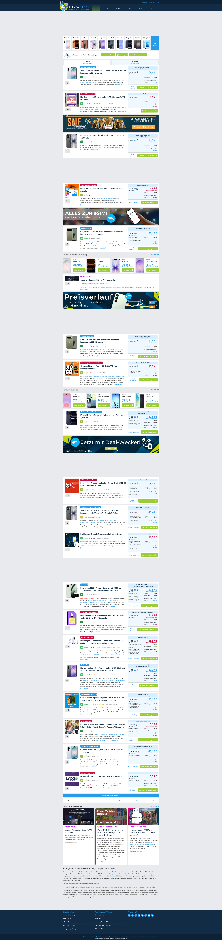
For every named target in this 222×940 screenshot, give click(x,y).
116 (67, 109)
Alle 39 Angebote (133, 527)
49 (66, 646)
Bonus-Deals (152, 2)
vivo (146, 887)
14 (66, 628)
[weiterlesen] (118, 84)
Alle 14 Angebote (133, 379)
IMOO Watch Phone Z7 (112, 734)
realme (126, 887)
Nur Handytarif (122, 55)
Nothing (110, 887)
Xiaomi (151, 887)
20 (66, 710)
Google (83, 887)
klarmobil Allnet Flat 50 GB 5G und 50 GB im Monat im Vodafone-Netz (104, 680)
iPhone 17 (98, 918)
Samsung (132, 887)
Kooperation (142, 936)
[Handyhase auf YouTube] (149, 915)
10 (145, 800)
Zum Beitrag (133, 714)
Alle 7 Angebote (131, 629)
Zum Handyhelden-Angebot (146, 629)
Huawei (98, 887)
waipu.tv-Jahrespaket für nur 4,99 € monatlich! (98, 280)
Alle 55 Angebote (132, 248)
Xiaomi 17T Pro (100, 929)
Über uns (85, 936)
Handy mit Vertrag (107, 8)
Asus (71, 887)
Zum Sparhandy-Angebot (147, 249)
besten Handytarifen (87, 872)
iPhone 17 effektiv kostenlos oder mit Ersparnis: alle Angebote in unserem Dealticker (110, 832)
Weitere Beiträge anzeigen (111, 795)
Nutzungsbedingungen (101, 936)
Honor (93, 887)
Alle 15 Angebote (132, 87)
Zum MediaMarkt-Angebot (146, 87)
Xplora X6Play (100, 734)
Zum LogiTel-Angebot (148, 432)
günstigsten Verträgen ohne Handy (119, 874)
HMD (88, 887)
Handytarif (119, 8)
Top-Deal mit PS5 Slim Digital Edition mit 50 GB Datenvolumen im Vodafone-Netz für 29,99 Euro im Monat (102, 655)
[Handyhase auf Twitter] (139, 915)
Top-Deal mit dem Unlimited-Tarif (101, 147)
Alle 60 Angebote (133, 658)
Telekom (142, 887)
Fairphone (77, 887)
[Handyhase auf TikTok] (152, 915)
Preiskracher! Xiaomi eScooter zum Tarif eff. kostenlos (101, 534)
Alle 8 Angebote (133, 111)
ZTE (155, 887)
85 (66, 378)
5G (150, 894)
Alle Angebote (78, 270)
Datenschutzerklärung (114, 936)
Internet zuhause (139, 8)
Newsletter (144, 2)
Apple (67, 887)
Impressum (91, 936)
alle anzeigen (155, 254)
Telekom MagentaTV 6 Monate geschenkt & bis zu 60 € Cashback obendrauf (142, 832)
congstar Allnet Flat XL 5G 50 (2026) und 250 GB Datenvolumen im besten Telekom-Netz (102, 762)
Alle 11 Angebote (132, 739)
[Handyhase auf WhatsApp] (136, 915)
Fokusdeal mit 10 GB (112, 786)
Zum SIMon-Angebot (148, 111)
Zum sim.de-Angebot (148, 202)
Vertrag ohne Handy (69, 915)
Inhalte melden (124, 936)
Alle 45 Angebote (132, 356)
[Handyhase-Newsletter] (129, 915)
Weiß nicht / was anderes (139, 55)
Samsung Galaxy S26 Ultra (103, 925)
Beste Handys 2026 (68, 925)
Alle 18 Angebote (133, 605)
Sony (137, 887)
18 (66, 284)
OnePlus (116, 887)
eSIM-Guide (66, 922)
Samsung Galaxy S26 (101, 922)
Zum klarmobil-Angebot (147, 380)
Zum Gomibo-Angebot (148, 715)
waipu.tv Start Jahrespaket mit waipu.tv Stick (111, 287)
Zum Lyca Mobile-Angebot (147, 790)
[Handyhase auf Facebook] (142, 915)
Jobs (158, 2)
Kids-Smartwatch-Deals (103, 740)
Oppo (121, 887)
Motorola (104, 887)
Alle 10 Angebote (133, 685)
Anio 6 (122, 734)
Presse (135, 936)
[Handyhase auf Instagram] (145, 915)
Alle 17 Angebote (133, 766)
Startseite (96, 8)
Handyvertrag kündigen (70, 929)
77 (66, 201)
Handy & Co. (128, 8)
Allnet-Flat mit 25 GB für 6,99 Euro (106, 198)
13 (66, 495)
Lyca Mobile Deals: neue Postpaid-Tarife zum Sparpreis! (101, 776)
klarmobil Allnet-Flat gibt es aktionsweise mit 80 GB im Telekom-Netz (103, 376)
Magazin (150, 8)
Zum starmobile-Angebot (147, 501)
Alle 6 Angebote (132, 500)
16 (66, 151)
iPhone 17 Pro (99, 915)
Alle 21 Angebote (132, 155)
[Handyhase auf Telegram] (132, 915)
